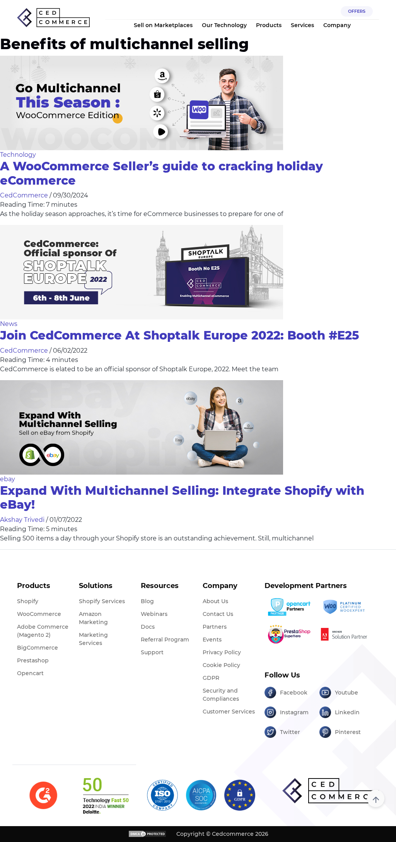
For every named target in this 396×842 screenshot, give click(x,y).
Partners (215, 626)
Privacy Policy (222, 652)
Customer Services (229, 711)
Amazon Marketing (93, 618)
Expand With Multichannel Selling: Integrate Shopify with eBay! (182, 498)
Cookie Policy (221, 665)
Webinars (154, 613)
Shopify (27, 601)
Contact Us (218, 613)
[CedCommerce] (53, 17)
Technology (18, 154)
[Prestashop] (289, 634)
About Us (215, 601)
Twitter (290, 732)
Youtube (346, 692)
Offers (356, 11)
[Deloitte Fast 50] (105, 795)
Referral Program (165, 639)
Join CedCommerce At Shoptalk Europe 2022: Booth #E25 (179, 335)
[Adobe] (344, 634)
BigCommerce (37, 647)
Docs (148, 626)
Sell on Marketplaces (163, 25)
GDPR (211, 677)
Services (302, 25)
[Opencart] (289, 607)
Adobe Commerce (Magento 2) (42, 630)
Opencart (30, 673)
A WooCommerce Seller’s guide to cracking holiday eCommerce (161, 173)
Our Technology (224, 25)
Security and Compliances (221, 694)
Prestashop (33, 660)
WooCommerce (39, 613)
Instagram (294, 712)
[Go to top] (375, 798)
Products (269, 25)
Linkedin (347, 712)
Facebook (293, 692)
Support (152, 652)
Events (212, 639)
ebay (7, 479)
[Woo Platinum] (344, 607)
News (8, 324)
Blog (147, 601)
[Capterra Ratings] (43, 795)
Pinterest (348, 732)
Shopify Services (102, 601)
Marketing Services (93, 639)
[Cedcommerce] (330, 790)
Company (337, 25)
